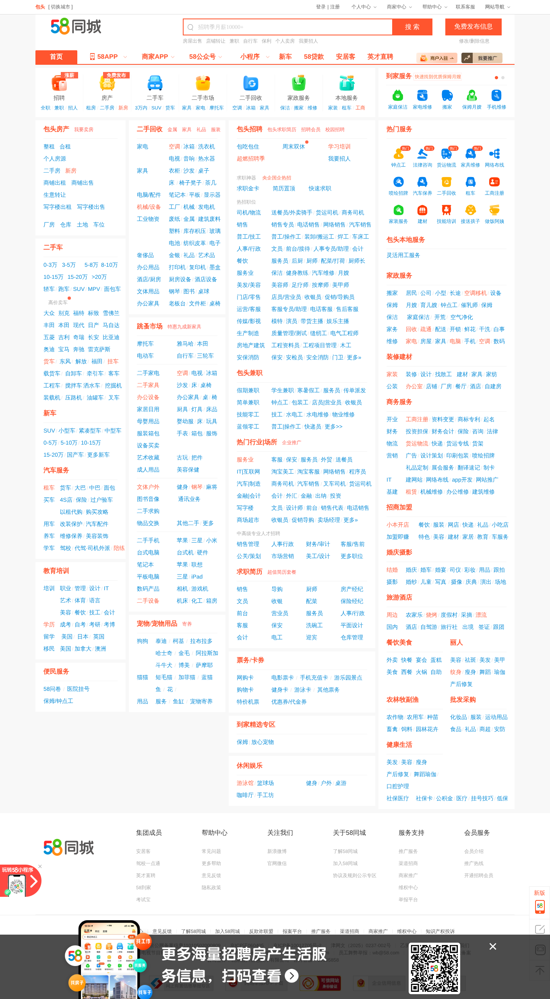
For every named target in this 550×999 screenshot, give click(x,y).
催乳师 (469, 305)
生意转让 (54, 195)
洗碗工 (314, 625)
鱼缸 (178, 701)
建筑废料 (209, 219)
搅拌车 (73, 385)
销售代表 (332, 508)
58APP (107, 57)
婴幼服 (185, 421)
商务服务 (399, 402)
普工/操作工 (286, 236)
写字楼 (245, 508)
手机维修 (496, 107)
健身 (182, 487)
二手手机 (148, 540)
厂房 (49, 224)
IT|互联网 (248, 471)
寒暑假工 (308, 390)
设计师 (294, 508)
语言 (94, 600)
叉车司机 (334, 483)
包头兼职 (250, 373)
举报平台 (408, 899)
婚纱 (411, 582)
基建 (392, 491)
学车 (49, 548)
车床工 (360, 236)
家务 (392, 329)
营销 (392, 455)
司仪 (455, 569)
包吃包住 (248, 146)
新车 (285, 57)
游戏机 (199, 588)
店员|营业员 (327, 402)
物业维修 (343, 414)
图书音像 (148, 499)
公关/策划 (249, 556)
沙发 (189, 170)
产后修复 (461, 684)
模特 (277, 321)
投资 (335, 495)
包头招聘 (250, 129)
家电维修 (422, 107)
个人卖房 (285, 41)
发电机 (206, 207)
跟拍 (499, 569)
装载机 (51, 397)
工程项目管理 (320, 345)
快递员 (312, 426)
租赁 (411, 491)
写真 (440, 582)
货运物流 (417, 443)
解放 (81, 361)
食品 (455, 729)
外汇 (291, 495)
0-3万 (50, 265)
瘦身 (470, 672)
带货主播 (312, 321)
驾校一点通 (148, 863)
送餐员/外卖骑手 (291, 212)
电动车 (145, 355)
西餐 (406, 672)
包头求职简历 (281, 129)
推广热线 (474, 863)
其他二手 (188, 523)
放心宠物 (262, 742)
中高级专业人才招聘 (258, 533)
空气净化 (461, 317)
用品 (142, 701)
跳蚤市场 (150, 326)
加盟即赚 (398, 536)
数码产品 (148, 588)
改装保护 (71, 524)
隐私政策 (211, 887)
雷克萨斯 (99, 349)
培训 (49, 588)
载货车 (51, 373)
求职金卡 (248, 188)
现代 (78, 325)
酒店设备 (206, 279)
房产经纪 (352, 589)
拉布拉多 (201, 641)
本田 (64, 325)
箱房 (211, 600)
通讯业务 (189, 499)
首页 (56, 57)
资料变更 (443, 419)
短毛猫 (163, 677)
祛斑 (470, 660)
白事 (499, 329)
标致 (93, 313)
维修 (312, 108)
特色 (424, 536)
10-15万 (53, 277)
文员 (277, 248)
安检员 (294, 357)
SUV (156, 108)
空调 (237, 108)
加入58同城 (345, 863)
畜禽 (392, 729)
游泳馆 (245, 783)
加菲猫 (186, 677)
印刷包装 (457, 455)
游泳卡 (302, 689)
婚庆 (411, 569)
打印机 (177, 267)
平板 (195, 195)
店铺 (431, 386)
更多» (354, 357)
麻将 (211, 487)
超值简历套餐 (281, 572)
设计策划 (431, 455)
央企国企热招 (276, 178)
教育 (482, 536)
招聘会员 (310, 129)
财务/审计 (318, 544)
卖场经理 (329, 520)
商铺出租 (54, 182)
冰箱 (251, 108)
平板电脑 (148, 576)
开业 (392, 419)
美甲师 (340, 285)
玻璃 (215, 231)
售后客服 (347, 309)
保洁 (285, 108)
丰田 (49, 325)
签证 (484, 627)
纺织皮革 (195, 243)
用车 (49, 524)
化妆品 (458, 717)
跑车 (64, 289)
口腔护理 (398, 786)
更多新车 (98, 454)
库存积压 (195, 231)
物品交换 (148, 523)
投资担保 (417, 431)
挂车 (113, 361)
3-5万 (69, 265)
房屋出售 (192, 41)
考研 (94, 624)
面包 (109, 487)
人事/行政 (249, 248)
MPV (94, 289)
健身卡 (279, 689)
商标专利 (468, 419)
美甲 (499, 660)
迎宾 (311, 637)
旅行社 (448, 627)
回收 (411, 329)
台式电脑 (148, 552)
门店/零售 (249, 297)
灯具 (197, 409)
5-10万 (69, 442)
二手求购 (148, 511)
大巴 (80, 487)
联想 (197, 564)
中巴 (94, 487)
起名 (489, 419)
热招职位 (246, 202)
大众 (49, 313)
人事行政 (282, 544)
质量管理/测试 (289, 333)
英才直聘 (380, 57)
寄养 (187, 624)
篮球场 (265, 783)
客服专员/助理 (289, 309)
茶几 (210, 182)
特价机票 (248, 701)
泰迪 (161, 641)
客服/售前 (353, 544)
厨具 (182, 409)
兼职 (234, 41)
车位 (99, 224)
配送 (440, 329)
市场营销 (282, 556)
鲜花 (470, 329)
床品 (211, 409)
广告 (411, 455)
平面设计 (352, 625)
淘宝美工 (282, 471)
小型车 (66, 430)
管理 (80, 588)
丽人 (456, 642)
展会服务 (443, 467)
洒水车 (91, 385)
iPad (197, 576)
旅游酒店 (399, 597)
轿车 (49, 289)
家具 (187, 108)
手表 (182, 433)
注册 (335, 7)
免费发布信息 (473, 26)
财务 (392, 431)
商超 (485, 729)
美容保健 (188, 469)
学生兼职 (282, 390)
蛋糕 (436, 660)
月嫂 (343, 273)
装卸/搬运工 (319, 236)
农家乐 (414, 615)
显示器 (212, 195)
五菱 (49, 337)
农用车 (415, 717)
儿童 (426, 582)
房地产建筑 (251, 345)
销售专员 (282, 224)
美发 (485, 660)
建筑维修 (483, 491)
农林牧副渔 (403, 699)
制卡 (489, 467)
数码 (499, 341)
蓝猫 (207, 677)
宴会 (421, 660)
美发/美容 (249, 285)
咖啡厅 (245, 795)
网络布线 (437, 479)
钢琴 (174, 291)
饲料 (406, 729)
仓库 (65, 224)
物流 (392, 443)
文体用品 (148, 291)
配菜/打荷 (333, 260)
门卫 (337, 357)
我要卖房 (83, 129)
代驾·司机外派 (92, 548)
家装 (333, 108)
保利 (266, 41)
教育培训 (56, 571)
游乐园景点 (348, 677)
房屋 (426, 341)
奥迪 (49, 349)
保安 (277, 357)
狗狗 (142, 641)
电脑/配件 (149, 195)
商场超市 (248, 520)
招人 (73, 108)
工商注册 (417, 419)
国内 (392, 627)
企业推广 (291, 442)
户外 (326, 783)
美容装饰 (97, 536)
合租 (65, 146)
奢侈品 (145, 255)
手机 (470, 341)
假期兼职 (248, 390)
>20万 (99, 277)
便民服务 (56, 671)
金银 (174, 255)
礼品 (201, 129)
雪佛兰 (111, 313)
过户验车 (102, 499)
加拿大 (82, 648)
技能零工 (248, 414)
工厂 (174, 207)
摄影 (392, 582)
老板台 (177, 303)
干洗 (484, 329)
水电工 (294, 414)
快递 (437, 443)
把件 (197, 457)
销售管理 (248, 544)
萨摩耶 (204, 665)
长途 (455, 293)
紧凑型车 (90, 430)
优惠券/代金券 (289, 701)
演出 (486, 582)
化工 (197, 600)
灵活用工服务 (403, 255)
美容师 (279, 285)
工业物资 (148, 219)
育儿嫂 (428, 305)
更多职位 (352, 556)
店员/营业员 (286, 297)
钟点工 (279, 402)
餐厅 (461, 386)
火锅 (421, 672)
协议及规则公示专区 (354, 875)
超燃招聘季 (251, 158)
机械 (189, 207)
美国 (66, 636)
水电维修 (317, 414)
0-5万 (50, 442)
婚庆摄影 (399, 552)
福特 (78, 313)
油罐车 (95, 397)
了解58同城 (345, 851)
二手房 (107, 108)
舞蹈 (485, 672)
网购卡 (245, 677)
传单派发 (354, 390)
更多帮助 (211, 863)
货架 (478, 443)
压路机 (73, 397)
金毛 (184, 653)
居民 (411, 293)
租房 (91, 108)
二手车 (155, 97)
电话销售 (308, 224)
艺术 (65, 600)
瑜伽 (499, 672)
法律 (492, 431)
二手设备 (148, 600)
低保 (502, 798)
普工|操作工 (286, 426)
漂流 (481, 615)
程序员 (357, 471)
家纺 (491, 374)
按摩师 (320, 285)
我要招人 (308, 41)
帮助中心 (432, 7)
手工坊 (265, 795)
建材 (462, 374)
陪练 (119, 548)
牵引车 (95, 373)
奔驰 (78, 349)
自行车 (250, 41)
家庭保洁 (397, 107)
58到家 (143, 887)
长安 (93, 337)
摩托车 (216, 108)
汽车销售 (360, 224)
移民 (49, 648)
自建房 (492, 386)
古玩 (182, 457)
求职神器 (246, 178)
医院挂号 (78, 689)
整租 (49, 146)
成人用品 (148, 469)
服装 (216, 129)
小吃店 (500, 524)
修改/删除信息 (474, 41)
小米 (211, 540)
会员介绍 (474, 851)
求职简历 (250, 572)
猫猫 (142, 677)
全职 (45, 108)
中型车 (113, 430)
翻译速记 (468, 467)
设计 (94, 588)
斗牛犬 (163, 665)
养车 (49, 536)
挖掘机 (113, 385)
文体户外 (148, 487)
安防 (499, 729)
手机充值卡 (314, 677)
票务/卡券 (250, 660)
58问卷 (52, 689)
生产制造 (248, 333)
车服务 (500, 536)
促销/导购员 (340, 297)
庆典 (471, 582)
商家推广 (408, 875)
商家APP (155, 57)
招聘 (59, 97)
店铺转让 (215, 41)
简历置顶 (284, 188)
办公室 (414, 386)
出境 (467, 627)
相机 (182, 588)
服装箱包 (148, 433)
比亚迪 (111, 337)
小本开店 (398, 524)
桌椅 (215, 303)
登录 (321, 7)
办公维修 (457, 491)
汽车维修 (323, 273)
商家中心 (396, 7)
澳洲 (100, 648)
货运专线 (457, 443)
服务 (161, 701)
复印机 (197, 267)
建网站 (414, 479)
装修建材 (399, 357)
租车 (347, 108)
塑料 (174, 231)
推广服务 (408, 851)
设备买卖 (148, 445)
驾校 (65, 548)
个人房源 (54, 158)
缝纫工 (318, 333)
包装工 (300, 402)
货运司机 (327, 212)
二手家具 (148, 385)
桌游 (341, 783)
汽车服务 (56, 470)
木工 (346, 345)
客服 (277, 459)
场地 (500, 582)
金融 (306, 495)
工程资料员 (285, 345)
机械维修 (431, 491)
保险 (81, 499)
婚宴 (440, 569)
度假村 (448, 615)
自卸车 (73, 373)
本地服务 (346, 97)
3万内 (141, 108)
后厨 (297, 260)
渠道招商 (408, 863)
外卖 (392, 660)
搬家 (299, 108)
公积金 (444, 798)
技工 (94, 612)
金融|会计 (249, 495)
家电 (200, 108)
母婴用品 (148, 421)
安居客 (346, 57)
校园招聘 (335, 129)
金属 (172, 129)
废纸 (174, 219)
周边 (392, 615)
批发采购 (463, 699)
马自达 (111, 325)
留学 (49, 636)
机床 (182, 600)
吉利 (64, 337)
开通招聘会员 (478, 875)
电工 (277, 637)
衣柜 (174, 170)
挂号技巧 (482, 798)
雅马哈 (185, 343)
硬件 (202, 552)
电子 (215, 243)
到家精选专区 (256, 724)
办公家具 (148, 303)
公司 (426, 293)
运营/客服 (249, 309)
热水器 (206, 158)
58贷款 (314, 57)
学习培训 (339, 146)
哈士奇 (163, 653)
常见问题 (211, 851)
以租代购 (71, 512)
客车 (114, 373)
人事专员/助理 (331, 248)
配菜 (311, 601)
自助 (436, 672)
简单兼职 (248, 402)
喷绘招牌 (483, 455)
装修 (411, 374)
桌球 (203, 291)
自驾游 (428, 627)
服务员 (279, 260)
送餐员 (343, 459)
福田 (97, 361)
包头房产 (56, 129)
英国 (99, 636)
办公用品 (148, 267)
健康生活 (399, 745)
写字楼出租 (57, 207)
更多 (208, 523)
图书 (189, 291)
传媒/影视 (249, 321)
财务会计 (443, 431)
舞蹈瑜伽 (425, 774)
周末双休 (294, 146)
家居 (468, 536)
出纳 (321, 495)
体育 (80, 600)
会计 (109, 612)
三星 (197, 540)
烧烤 (431, 615)
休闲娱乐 (250, 765)
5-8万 (91, 265)
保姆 (242, 742)
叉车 (114, 397)
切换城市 (60, 7)
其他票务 (328, 689)
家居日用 (148, 409)
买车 (49, 499)
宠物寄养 (201, 701)
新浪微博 (277, 851)
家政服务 (298, 97)
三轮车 (205, 355)
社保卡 (424, 798)
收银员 (312, 297)
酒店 (475, 386)
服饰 (211, 433)
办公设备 (148, 397)
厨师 (312, 260)
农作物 (395, 717)
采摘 (466, 615)
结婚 (392, 569)
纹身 (455, 672)
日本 (83, 636)
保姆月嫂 (472, 107)
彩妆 (470, 569)
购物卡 (245, 689)
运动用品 (496, 717)
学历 (49, 624)
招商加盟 (399, 507)
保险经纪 (352, 601)
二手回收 (251, 97)
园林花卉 (427, 729)
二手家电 (148, 373)
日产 (93, 325)
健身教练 (297, 273)
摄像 (456, 582)
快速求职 (320, 188)
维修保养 (71, 536)
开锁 (455, 329)
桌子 (203, 170)
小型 (440, 293)
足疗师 (300, 285)
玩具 (211, 421)
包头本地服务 (406, 240)
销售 (242, 224)
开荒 (440, 317)
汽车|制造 (249, 483)
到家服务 (399, 76)
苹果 (182, 540)
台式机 (185, 552)
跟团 (499, 627)
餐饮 (80, 612)
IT (106, 588)
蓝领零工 (248, 426)
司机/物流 (249, 212)
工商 (360, 108)
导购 (277, 589)
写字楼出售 (91, 207)
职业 (65, 588)
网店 (453, 524)
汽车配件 (97, 524)
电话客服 (321, 309)
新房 (123, 108)
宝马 (64, 349)
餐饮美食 (399, 642)
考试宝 (143, 899)
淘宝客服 (308, 471)
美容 (65, 612)
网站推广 (487, 479)
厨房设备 (180, 279)
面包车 (112, 289)
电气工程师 (345, 333)
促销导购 (303, 520)
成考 (65, 624)
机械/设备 (149, 207)
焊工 (343, 236)
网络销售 (334, 224)
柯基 (178, 641)
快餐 (406, 660)
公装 (392, 386)
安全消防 (317, 357)
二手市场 (203, 97)
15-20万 (78, 277)
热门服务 (399, 129)
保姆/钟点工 (58, 701)
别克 (64, 313)
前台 (312, 508)
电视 (174, 158)
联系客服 (465, 7)
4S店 (66, 499)
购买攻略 (97, 512)
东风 (65, 361)
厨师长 (356, 260)
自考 (80, 624)
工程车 (51, 385)
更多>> (333, 426)
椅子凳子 (190, 182)
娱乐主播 (338, 321)
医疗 (461, 798)
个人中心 (361, 7)
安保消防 (248, 357)
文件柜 (197, 303)
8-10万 (109, 265)
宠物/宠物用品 (157, 623)
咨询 (478, 431)
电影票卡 (282, 677)
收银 (277, 601)
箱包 (197, 433)
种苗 (432, 717)
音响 (189, 158)
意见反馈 (211, 875)
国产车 (75, 454)
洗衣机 (206, 146)
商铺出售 (82, 182)
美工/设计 (318, 556)
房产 (107, 97)
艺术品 (206, 255)
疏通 (426, 329)
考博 (109, 624)
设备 (495, 293)
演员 (291, 321)
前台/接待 (298, 248)
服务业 (245, 273)
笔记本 (177, 195)
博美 (184, 665)
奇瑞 (78, 337)
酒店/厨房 (149, 279)
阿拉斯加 (207, 653)
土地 (82, 224)
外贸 (326, 459)
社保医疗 (398, 798)
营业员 (279, 613)
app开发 (462, 479)
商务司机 (353, 212)
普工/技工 (249, 236)
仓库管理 (352, 637)
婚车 (426, 569)
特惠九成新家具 (184, 327)
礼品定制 (417, 467)
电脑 (455, 341)
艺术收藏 (148, 457)
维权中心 (408, 887)
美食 (392, 672)
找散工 (443, 374)
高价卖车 (58, 302)
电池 (174, 243)
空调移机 (475, 293)
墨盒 (215, 267)
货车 (170, 108)
